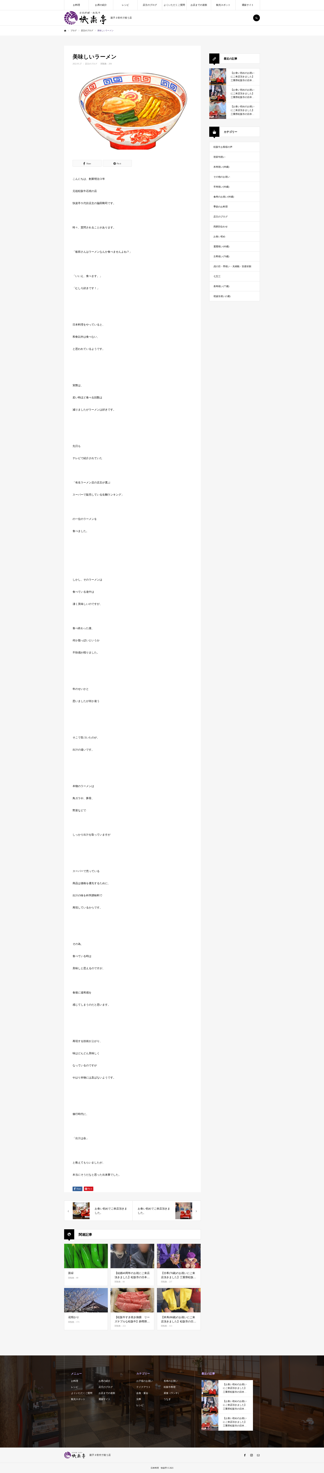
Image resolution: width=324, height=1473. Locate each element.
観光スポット (223, 5)
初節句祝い (219, 157)
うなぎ (167, 1399)
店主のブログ (150, 5)
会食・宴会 (142, 1393)
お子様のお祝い (144, 1381)
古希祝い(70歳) (221, 256)
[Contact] (258, 1455)
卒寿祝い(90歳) (221, 187)
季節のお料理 (220, 206)
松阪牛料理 (170, 1387)
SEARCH (256, 18)
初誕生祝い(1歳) (222, 296)
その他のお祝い (221, 177)
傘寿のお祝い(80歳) (223, 196)
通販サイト (248, 5)
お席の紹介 (101, 5)
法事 (138, 1399)
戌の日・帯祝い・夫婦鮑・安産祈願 (232, 266)
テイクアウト (143, 1387)
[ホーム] (65, 31)
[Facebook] (244, 1455)
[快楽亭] (85, 18)
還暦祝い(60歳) (221, 246)
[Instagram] (251, 1455)
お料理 (76, 5)
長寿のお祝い (171, 1381)
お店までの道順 (199, 5)
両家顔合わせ (220, 226)
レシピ (125, 5)
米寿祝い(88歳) (221, 167)
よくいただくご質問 (174, 5)
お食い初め (219, 236)
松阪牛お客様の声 (222, 147)
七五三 (217, 276)
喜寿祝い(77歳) (221, 286)
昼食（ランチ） (172, 1393)
